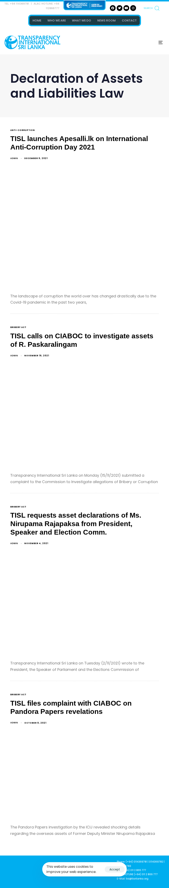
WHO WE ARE (56, 20)
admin (14, 158)
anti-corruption (22, 130)
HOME (37, 20)
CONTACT (129, 20)
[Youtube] (126, 8)
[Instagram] (133, 8)
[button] (151, 8)
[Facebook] (113, 8)
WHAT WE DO (81, 20)
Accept (114, 869)
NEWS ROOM (106, 20)
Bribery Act (18, 327)
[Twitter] (119, 8)
